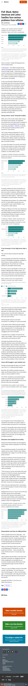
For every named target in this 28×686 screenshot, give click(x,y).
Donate (24, 2)
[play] (2, 684)
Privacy (4, 662)
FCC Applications (6, 668)
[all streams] (26, 684)
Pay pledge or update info (14, 638)
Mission (4, 659)
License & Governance (7, 666)
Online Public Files (6, 669)
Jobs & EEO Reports (7, 670)
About (4, 657)
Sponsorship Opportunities (8, 661)
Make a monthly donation (14, 611)
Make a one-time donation (14, 624)
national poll (5, 67)
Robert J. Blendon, (15, 126)
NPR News (8, 585)
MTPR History (5, 660)
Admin (4, 663)
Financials (5, 667)
